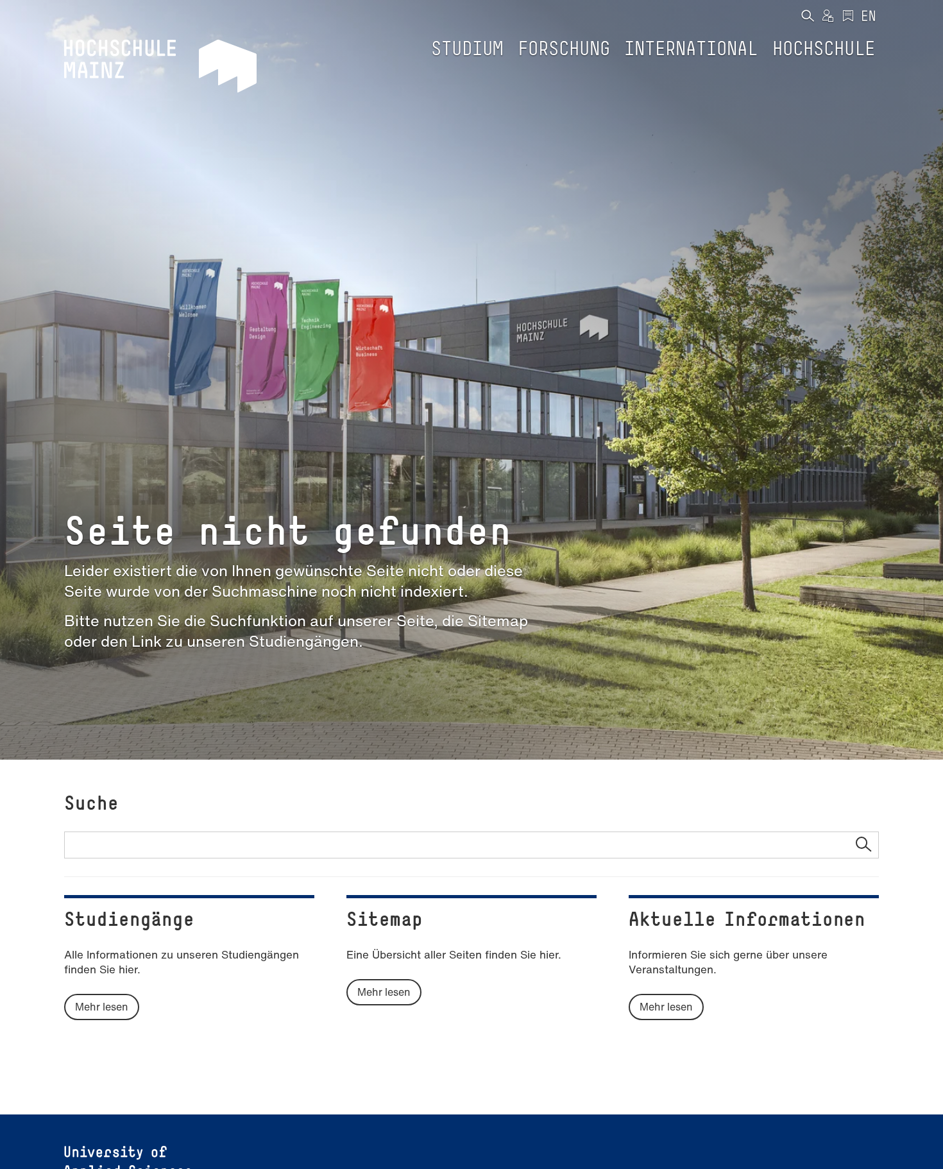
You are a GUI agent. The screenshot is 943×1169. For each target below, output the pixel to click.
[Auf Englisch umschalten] (868, 17)
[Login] (827, 17)
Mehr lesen (101, 1006)
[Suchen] (807, 17)
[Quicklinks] (848, 17)
